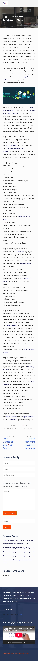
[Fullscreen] (33, 642)
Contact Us (12, 420)
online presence (11, 417)
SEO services (19, 252)
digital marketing (11, 325)
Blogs (23, 425)
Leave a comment (27, 428)
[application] (19, 635)
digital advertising (11, 145)
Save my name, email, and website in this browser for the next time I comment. (17, 484)
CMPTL (21, 614)
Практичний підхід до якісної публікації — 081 (19, 548)
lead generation (25, 263)
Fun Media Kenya (10, 428)
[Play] (5, 642)
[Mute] (29, 642)
